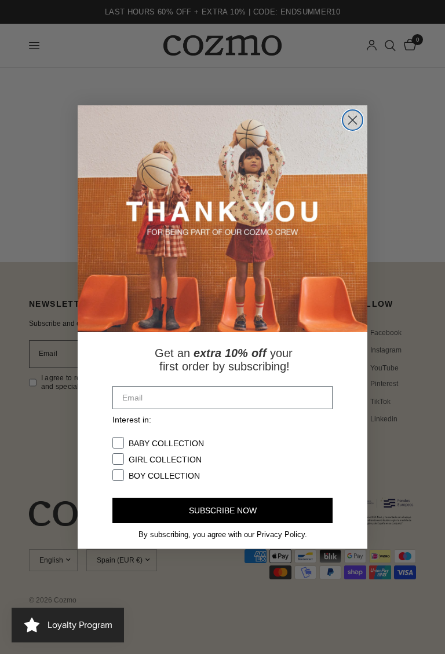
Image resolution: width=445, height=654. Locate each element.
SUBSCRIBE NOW (223, 510)
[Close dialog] (352, 120)
